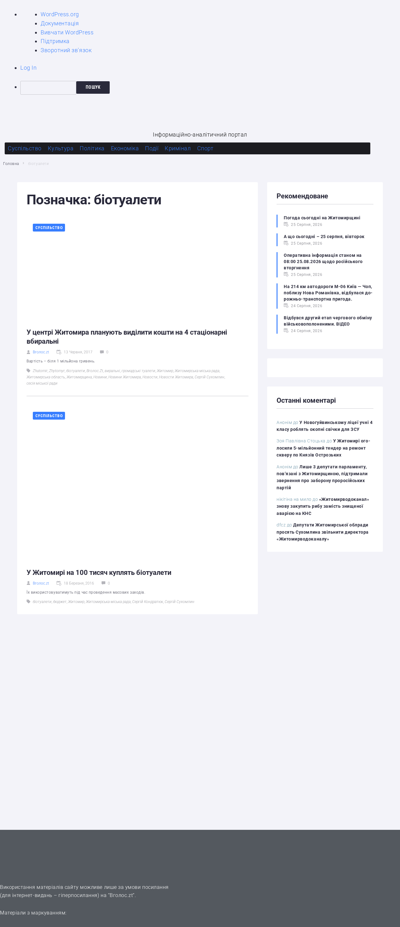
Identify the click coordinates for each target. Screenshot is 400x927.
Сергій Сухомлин (209, 377)
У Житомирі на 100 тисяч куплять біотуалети (99, 572)
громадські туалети (138, 371)
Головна (11, 164)
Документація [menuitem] (60, 23)
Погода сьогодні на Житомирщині (322, 217)
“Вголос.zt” (121, 895)
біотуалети (75, 371)
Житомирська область (46, 377)
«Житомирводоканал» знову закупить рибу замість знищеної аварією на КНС (323, 506)
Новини (100, 377)
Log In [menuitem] (28, 67)
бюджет (60, 602)
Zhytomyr (57, 371)
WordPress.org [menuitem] (60, 14)
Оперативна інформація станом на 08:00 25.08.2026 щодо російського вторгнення (323, 261)
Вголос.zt (41, 352)
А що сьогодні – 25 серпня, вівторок (324, 236)
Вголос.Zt (95, 371)
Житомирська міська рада (197, 371)
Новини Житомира (124, 377)
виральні (112, 371)
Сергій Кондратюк (147, 602)
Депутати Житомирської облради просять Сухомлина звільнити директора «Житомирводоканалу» (323, 531)
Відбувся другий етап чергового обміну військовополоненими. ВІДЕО (328, 320)
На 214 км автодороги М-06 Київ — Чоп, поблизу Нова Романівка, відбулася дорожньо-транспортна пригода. (328, 293)
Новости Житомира (176, 377)
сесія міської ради (42, 383)
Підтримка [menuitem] (55, 41)
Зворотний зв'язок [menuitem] (66, 50)
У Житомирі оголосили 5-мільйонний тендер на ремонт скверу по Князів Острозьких (323, 447)
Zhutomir (40, 371)
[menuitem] (210, 88)
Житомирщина (79, 377)
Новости (150, 377)
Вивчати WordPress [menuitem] (67, 32)
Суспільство (48, 227)
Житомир (165, 371)
